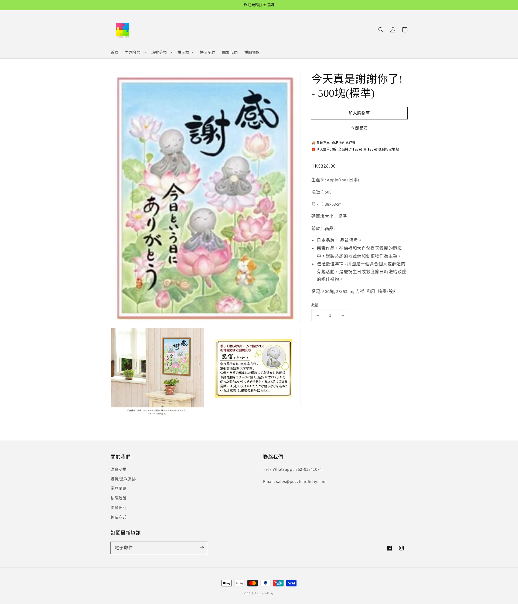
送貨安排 (118, 469)
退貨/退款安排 (123, 478)
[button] (381, 30)
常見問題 (118, 488)
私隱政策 (118, 498)
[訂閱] (202, 548)
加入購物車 (359, 112)
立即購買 (359, 128)
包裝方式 (118, 517)
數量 (315, 305)
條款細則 (118, 507)
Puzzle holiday (264, 593)
